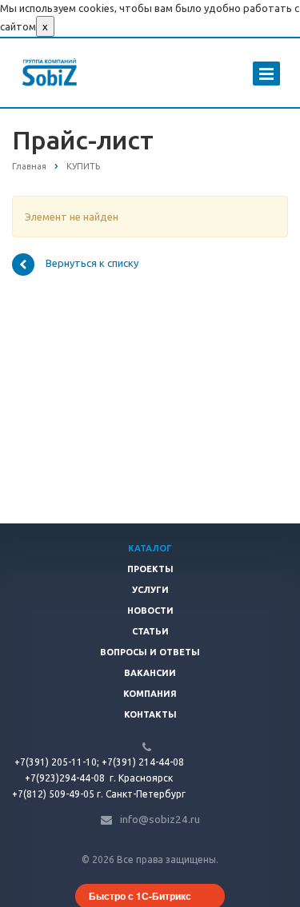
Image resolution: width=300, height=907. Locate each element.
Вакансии (150, 673)
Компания (150, 693)
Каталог (150, 548)
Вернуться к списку (92, 263)
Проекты (150, 569)
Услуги (150, 590)
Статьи (150, 631)
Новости (150, 610)
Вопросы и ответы (150, 652)
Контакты (150, 714)
